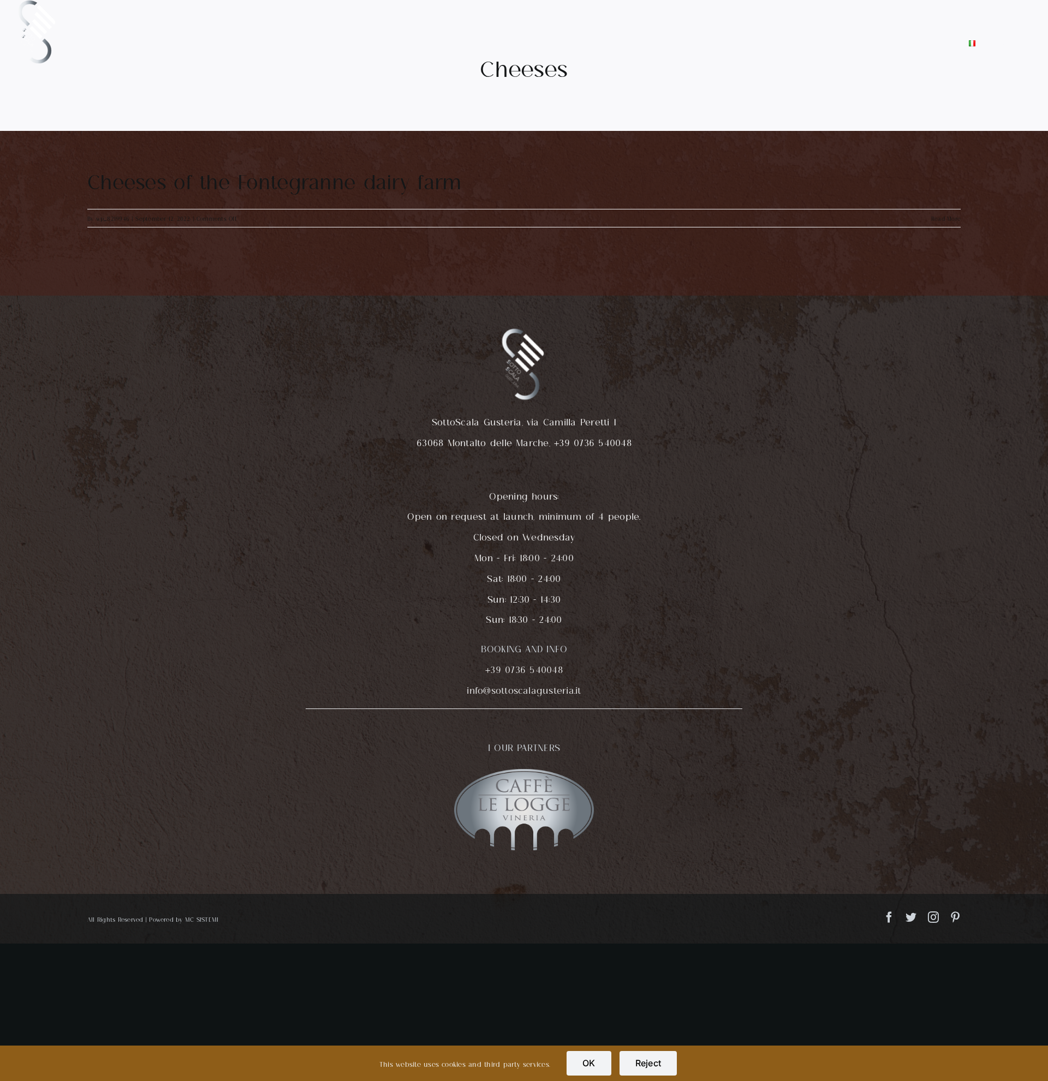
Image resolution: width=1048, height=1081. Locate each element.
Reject (648, 1063)
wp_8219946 (112, 218)
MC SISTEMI (201, 918)
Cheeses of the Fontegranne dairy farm (274, 179)
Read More (946, 218)
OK (588, 1063)
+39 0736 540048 (524, 668)
